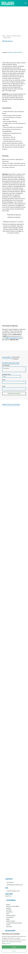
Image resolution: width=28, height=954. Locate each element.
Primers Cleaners (10, 921)
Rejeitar (14, 950)
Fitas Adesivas (9, 917)
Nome (4, 379)
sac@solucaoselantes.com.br (13, 338)
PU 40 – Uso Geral (14, 519)
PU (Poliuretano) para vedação (14, 923)
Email (3, 386)
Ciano (7, 913)
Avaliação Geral (6, 374)
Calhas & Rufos (14, 748)
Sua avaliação (6, 365)
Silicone (8, 924)
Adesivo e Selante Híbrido (14, 35)
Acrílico (8, 904)
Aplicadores (9, 912)
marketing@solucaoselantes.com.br (14, 884)
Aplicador (8, 910)
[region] (14, 942)
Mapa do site (8, 896)
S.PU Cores (14, 862)
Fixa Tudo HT (14, 634)
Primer (8, 919)
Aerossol (8, 908)
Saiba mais (8, 943)
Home (3, 35)
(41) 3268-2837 (10, 882)
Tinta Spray (9, 926)
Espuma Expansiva (10, 915)
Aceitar (14, 947)
